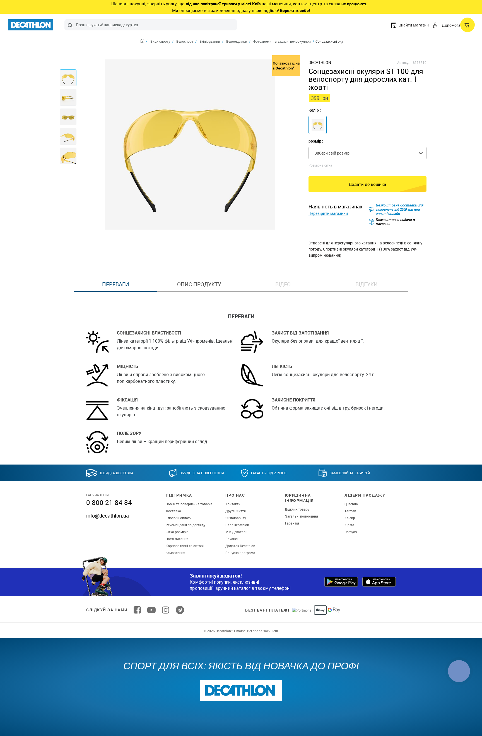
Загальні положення (301, 516)
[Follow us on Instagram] (165, 610)
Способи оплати (179, 518)
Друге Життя (235, 511)
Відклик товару (297, 509)
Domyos (350, 532)
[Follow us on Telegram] (180, 610)
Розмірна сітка (320, 165)
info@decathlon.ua (107, 515)
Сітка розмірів (177, 532)
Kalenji (349, 518)
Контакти (232, 504)
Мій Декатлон (236, 532)
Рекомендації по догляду (185, 525)
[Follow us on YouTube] (151, 610)
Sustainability (235, 518)
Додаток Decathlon (240, 545)
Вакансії (231, 539)
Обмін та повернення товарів (189, 504)
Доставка (173, 511)
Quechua (351, 504)
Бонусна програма (240, 552)
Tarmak (350, 511)
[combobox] (150, 24)
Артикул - (404, 62)
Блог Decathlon (237, 525)
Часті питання (177, 539)
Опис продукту (199, 284)
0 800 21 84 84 (109, 502)
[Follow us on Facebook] (137, 610)
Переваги (115, 284)
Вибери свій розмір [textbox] (332, 153)
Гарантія (292, 523)
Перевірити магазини (328, 213)
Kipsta (349, 525)
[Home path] (144, 41)
